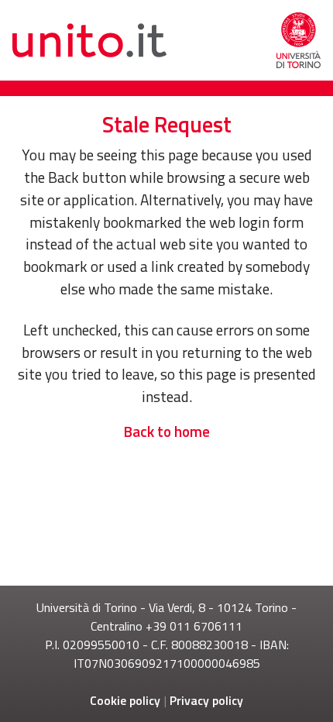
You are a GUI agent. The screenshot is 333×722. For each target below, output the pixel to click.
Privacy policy (206, 700)
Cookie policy (125, 700)
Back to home (166, 431)
